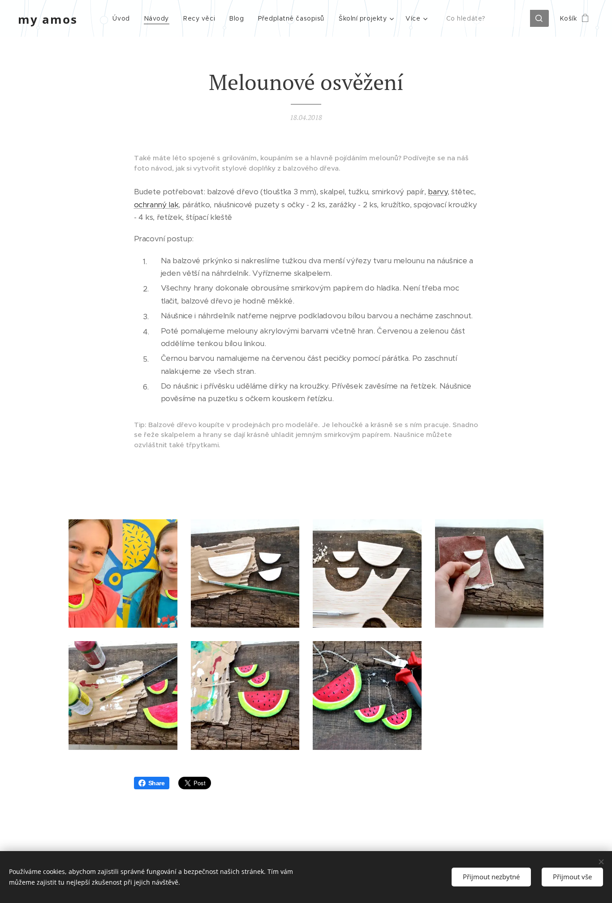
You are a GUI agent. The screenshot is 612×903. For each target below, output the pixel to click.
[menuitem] (123, 18)
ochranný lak (156, 205)
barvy (437, 192)
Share (156, 783)
